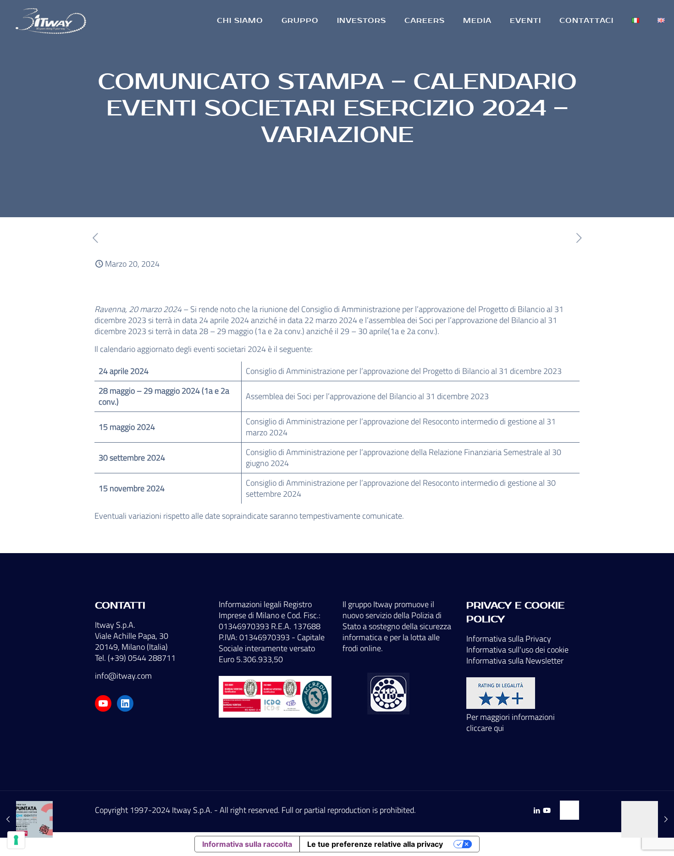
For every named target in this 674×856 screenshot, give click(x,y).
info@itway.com (123, 675)
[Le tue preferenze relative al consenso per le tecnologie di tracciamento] (16, 840)
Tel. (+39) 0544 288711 (135, 658)
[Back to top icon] (569, 810)
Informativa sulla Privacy (508, 638)
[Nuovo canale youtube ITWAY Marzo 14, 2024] (26, 819)
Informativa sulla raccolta (247, 844)
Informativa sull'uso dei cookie (517, 649)
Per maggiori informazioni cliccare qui (510, 722)
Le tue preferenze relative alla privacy (375, 844)
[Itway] (52, 20)
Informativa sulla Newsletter (515, 660)
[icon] (547, 810)
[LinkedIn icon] (536, 810)
